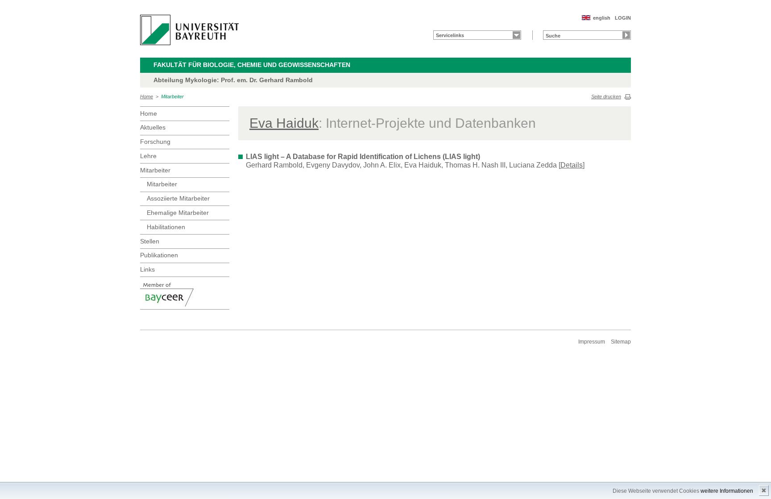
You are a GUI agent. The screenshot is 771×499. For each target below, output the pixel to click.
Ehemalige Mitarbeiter (178, 212)
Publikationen (159, 255)
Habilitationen (166, 227)
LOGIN (623, 18)
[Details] (571, 165)
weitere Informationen (727, 491)
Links (147, 269)
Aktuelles (153, 127)
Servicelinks (450, 35)
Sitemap (621, 342)
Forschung (155, 141)
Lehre (148, 155)
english (601, 18)
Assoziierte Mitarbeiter (178, 198)
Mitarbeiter (172, 96)
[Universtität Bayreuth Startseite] (189, 30)
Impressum (591, 342)
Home (146, 96)
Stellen (149, 241)
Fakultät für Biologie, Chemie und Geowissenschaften (251, 64)
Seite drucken (606, 96)
